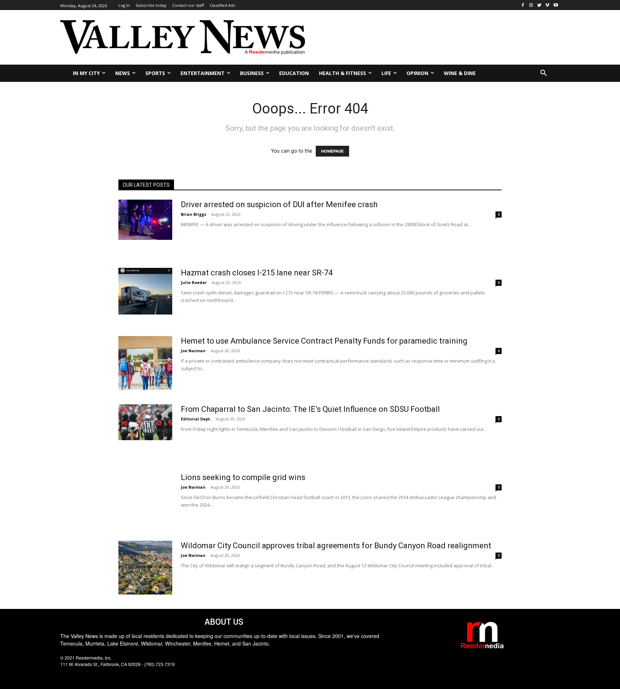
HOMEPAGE (332, 151)
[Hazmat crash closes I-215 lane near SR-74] (145, 291)
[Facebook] (523, 5)
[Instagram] (531, 5)
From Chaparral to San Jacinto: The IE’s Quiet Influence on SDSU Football (310, 409)
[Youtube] (555, 5)
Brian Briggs (193, 214)
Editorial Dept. (196, 419)
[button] (543, 73)
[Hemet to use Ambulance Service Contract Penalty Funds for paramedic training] (145, 363)
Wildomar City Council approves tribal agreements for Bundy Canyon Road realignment (336, 545)
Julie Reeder (194, 282)
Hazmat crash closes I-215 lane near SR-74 (257, 272)
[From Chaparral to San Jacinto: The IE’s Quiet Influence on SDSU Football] (145, 422)
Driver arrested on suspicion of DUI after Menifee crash (279, 204)
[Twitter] (539, 5)
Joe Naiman (193, 350)
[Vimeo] (547, 5)
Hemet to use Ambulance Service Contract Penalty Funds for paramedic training (324, 340)
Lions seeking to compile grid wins (243, 477)
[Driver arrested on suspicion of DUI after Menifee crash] (145, 220)
